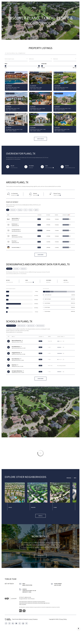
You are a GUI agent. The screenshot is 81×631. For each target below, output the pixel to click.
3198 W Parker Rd (15, 225)
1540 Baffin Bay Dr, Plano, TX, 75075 (18, 372)
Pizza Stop (14, 241)
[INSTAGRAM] (9, 623)
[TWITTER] (19, 623)
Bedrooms (55, 58)
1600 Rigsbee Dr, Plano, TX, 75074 (17, 366)
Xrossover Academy (15, 247)
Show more (40, 254)
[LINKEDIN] (13, 623)
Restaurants (13, 209)
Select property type (9, 58)
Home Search (40, 138)
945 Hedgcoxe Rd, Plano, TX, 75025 (18, 360)
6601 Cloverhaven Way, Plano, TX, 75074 (18, 348)
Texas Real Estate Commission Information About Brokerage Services (34, 603)
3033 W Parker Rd (15, 219)
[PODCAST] (26, 623)
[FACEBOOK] (6, 623)
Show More (40, 378)
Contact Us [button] (40, 555)
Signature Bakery (15, 218)
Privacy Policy (63, 619)
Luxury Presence (33, 619)
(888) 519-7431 (28, 597)
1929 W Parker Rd (15, 242)
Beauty (31, 209)
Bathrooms (31, 58)
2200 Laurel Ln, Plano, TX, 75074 (17, 341)
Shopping (20, 209)
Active (26, 209)
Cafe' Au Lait (14, 235)
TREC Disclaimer (22, 604)
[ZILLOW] (23, 623)
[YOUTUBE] (16, 623)
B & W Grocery (14, 224)
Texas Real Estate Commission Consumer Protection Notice (32, 601)
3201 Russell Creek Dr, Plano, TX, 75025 (18, 354)
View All (40, 515)
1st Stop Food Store (16, 229)
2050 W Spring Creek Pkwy (17, 236)
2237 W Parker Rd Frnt (16, 231)
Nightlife (37, 209)
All (8, 209)
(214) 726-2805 (57, 585)
